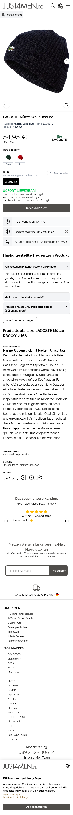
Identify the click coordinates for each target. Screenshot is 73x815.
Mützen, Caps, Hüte (24, 123)
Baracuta (12, 739)
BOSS (11, 663)
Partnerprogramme (18, 640)
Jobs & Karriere (16, 636)
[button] (53, 5)
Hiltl (10, 725)
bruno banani (15, 658)
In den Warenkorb (36, 207)
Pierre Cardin (14, 721)
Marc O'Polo (14, 672)
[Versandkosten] (66, 231)
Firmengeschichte (17, 627)
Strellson (12, 707)
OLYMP (12, 689)
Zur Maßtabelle (58, 173)
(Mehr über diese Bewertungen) (36, 503)
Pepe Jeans (14, 694)
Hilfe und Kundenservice (20, 613)
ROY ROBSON (15, 654)
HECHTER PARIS (16, 716)
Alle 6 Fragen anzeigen (20, 320)
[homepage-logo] (23, 5)
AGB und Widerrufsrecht (20, 618)
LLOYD (11, 680)
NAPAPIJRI (13, 712)
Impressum (13, 631)
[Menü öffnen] (68, 5)
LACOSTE (48, 123)
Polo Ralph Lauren (17, 734)
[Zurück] (4, 16)
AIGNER (12, 698)
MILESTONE (14, 667)
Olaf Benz (13, 685)
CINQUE (12, 703)
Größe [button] (6, 172)
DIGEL (11, 676)
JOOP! (11, 730)
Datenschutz (14, 622)
